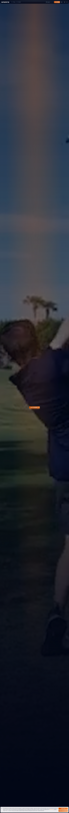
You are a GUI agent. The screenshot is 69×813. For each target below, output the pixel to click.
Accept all (63, 808)
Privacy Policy (51, 809)
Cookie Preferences (63, 810)
